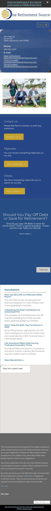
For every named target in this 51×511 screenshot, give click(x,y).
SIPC (31, 476)
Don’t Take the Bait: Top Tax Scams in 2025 (23, 326)
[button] (43, 25)
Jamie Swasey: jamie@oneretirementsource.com (21, 65)
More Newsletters (14, 360)
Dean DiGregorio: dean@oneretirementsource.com (20, 57)
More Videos (25, 234)
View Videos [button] (13, 191)
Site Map (5, 494)
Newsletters (11, 289)
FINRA (25, 476)
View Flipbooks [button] (15, 164)
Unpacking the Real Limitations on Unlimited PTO (22, 311)
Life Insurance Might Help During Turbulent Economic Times (21, 344)
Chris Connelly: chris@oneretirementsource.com (20, 61)
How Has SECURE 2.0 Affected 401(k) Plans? (23, 296)
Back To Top (40, 502)
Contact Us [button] (13, 137)
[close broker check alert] (48, 2)
